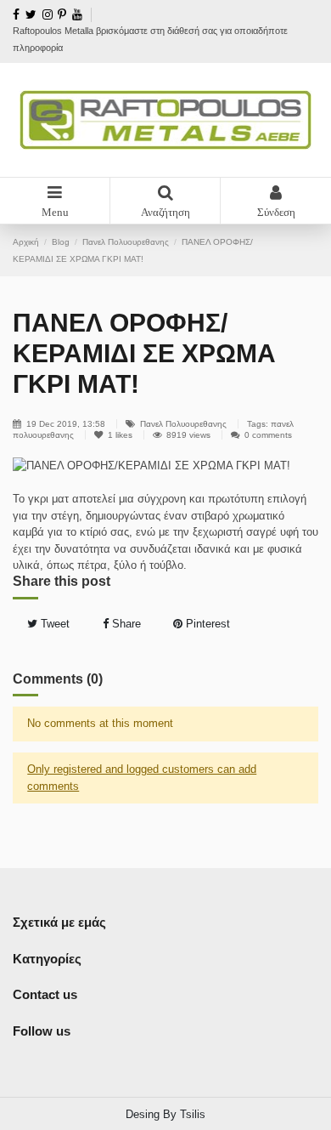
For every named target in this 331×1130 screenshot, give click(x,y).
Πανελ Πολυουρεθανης (183, 424)
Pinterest (206, 623)
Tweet (53, 623)
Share (125, 623)
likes (121, 435)
